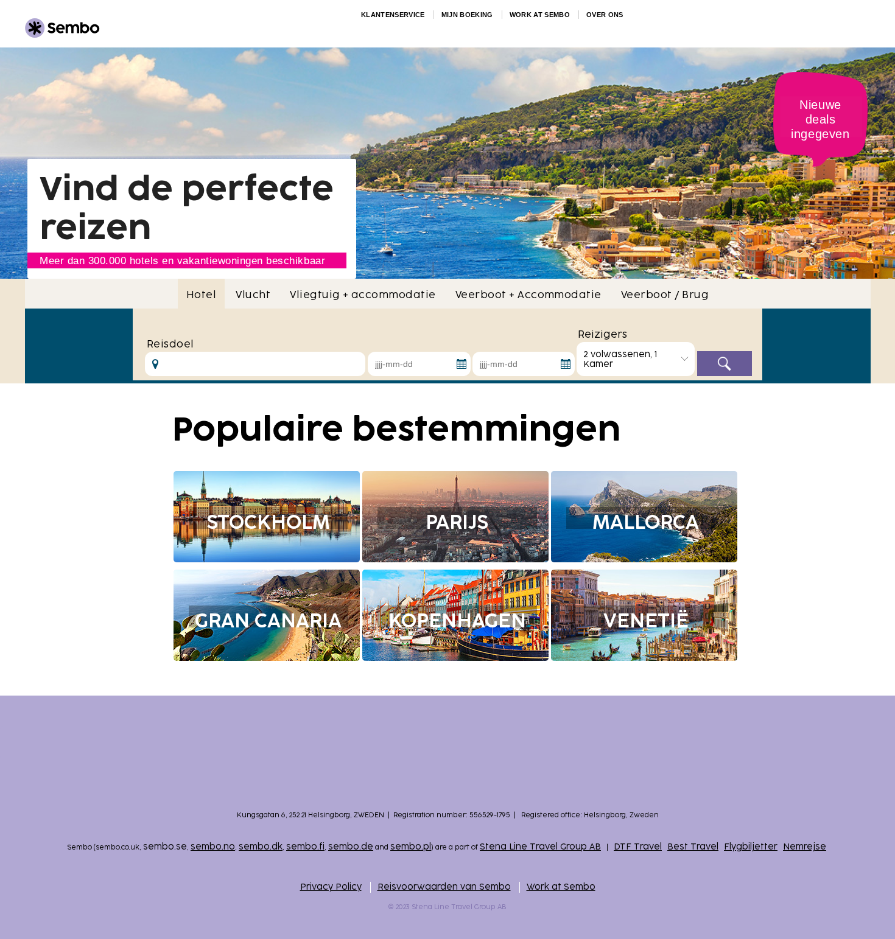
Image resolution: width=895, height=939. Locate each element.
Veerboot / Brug (665, 295)
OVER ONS (604, 14)
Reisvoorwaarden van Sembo (444, 887)
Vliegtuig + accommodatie (363, 295)
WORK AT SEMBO (540, 14)
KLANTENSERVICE (393, 14)
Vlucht (253, 295)
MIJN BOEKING (467, 14)
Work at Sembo (561, 887)
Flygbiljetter (750, 847)
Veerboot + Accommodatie (528, 295)
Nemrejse (804, 847)
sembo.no (213, 847)
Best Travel (692, 847)
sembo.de (350, 847)
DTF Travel (638, 847)
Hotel (201, 295)
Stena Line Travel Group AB (540, 847)
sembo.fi (305, 847)
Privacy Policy (331, 887)
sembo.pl (410, 847)
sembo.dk (261, 847)
